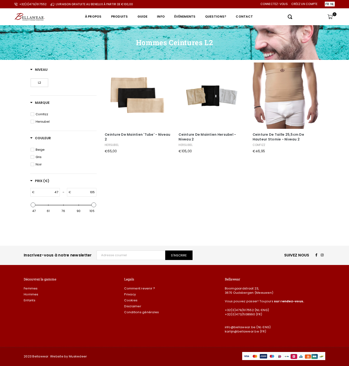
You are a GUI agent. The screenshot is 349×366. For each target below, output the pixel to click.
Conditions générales (141, 312)
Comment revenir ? (139, 288)
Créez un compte (304, 4)
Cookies (130, 300)
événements (185, 16)
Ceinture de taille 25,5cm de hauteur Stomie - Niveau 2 (278, 137)
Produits (119, 16)
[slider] (33, 204)
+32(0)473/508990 (240, 314)
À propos (93, 16)
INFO (161, 16)
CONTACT (244, 16)
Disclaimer (132, 306)
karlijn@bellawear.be (242, 331)
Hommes (31, 294)
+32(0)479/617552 (239, 310)
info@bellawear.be (240, 327)
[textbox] (47, 192)
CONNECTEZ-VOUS (274, 4)
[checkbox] (39, 82)
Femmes (31, 288)
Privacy (130, 294)
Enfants (29, 300)
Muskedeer (78, 356)
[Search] (290, 16)
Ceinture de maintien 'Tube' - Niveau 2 (137, 137)
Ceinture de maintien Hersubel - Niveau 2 (207, 137)
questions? (215, 16)
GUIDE (142, 16)
